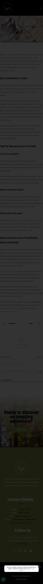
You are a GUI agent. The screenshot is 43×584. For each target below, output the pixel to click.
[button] (39, 567)
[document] (21, 292)
